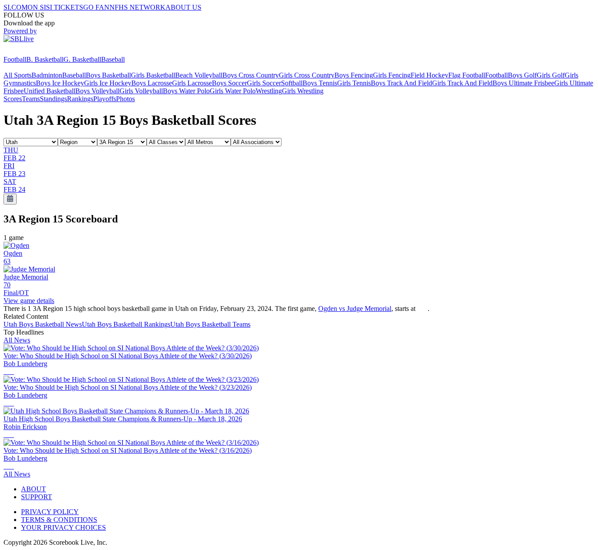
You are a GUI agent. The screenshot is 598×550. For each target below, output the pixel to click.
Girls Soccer (264, 83)
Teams (31, 98)
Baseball (113, 59)
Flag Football (466, 75)
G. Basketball (82, 59)
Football (15, 59)
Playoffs (104, 98)
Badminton (47, 75)
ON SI (37, 7)
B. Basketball (44, 59)
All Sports (18, 75)
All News (17, 340)
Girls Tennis (354, 83)
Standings (53, 98)
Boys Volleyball (97, 91)
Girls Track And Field (462, 83)
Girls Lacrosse (192, 83)
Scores (13, 98)
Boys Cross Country (250, 75)
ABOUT (33, 489)
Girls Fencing (392, 75)
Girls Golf (551, 75)
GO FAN (96, 7)
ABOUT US (183, 7)
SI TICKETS (64, 7)
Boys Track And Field (401, 83)
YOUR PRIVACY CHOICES (63, 527)
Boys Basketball (108, 75)
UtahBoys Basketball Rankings (126, 324)
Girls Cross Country (306, 75)
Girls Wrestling (303, 91)
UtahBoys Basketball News (43, 324)
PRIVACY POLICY (50, 511)
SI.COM (16, 7)
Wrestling (269, 91)
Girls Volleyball (141, 91)
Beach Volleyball (198, 75)
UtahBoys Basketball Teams (210, 324)
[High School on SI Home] (37, 51)
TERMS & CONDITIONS (59, 519)
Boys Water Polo (186, 91)
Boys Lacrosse (151, 83)
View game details (29, 300)
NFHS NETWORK (137, 7)
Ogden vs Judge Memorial (354, 308)
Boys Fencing (353, 75)
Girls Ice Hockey (107, 83)
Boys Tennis (320, 83)
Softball (292, 83)
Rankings (80, 98)
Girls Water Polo (233, 91)
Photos (125, 98)
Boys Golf (522, 75)
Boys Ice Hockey (60, 83)
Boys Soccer (229, 83)
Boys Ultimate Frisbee (523, 83)
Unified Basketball (49, 91)
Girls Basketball (153, 75)
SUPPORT (36, 497)
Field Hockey (429, 75)
